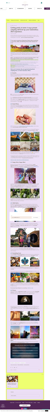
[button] (41, 2)
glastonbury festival (17, 362)
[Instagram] (22, 408)
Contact (35, 402)
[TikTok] (28, 408)
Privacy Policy (12, 402)
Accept (46, 410)
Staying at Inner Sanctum (15, 20)
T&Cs (20, 402)
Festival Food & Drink (23, 20)
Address (38, 402)
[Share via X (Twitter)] (12, 367)
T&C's (32, 402)
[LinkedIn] (26, 408)
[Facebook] (24, 408)
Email (11, 215)
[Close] (49, 410)
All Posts (8, 20)
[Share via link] (16, 367)
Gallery (23, 402)
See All (42, 374)
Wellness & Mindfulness (32, 20)
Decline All (42, 410)
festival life (12, 362)
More (38, 20)
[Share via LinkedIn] (14, 367)
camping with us (23, 362)
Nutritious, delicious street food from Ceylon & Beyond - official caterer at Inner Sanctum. (12, 384)
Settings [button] (39, 410)
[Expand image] (15, 136)
